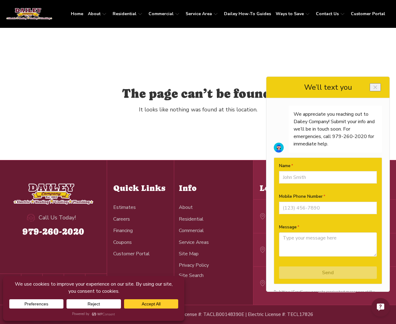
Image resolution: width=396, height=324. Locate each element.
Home (77, 14)
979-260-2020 (53, 231)
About (94, 14)
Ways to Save (290, 14)
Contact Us (327, 14)
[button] (191, 275)
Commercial (161, 14)
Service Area (199, 14)
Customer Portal (368, 14)
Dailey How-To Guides (247, 14)
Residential (124, 14)
